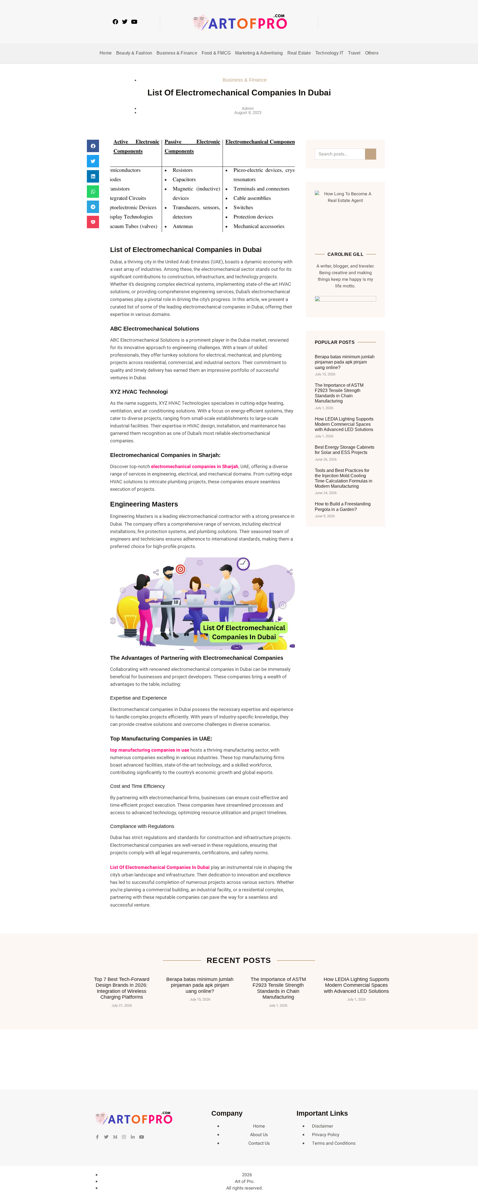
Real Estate (299, 53)
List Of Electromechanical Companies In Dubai (160, 867)
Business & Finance (177, 53)
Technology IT (329, 53)
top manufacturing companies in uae (149, 750)
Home (106, 53)
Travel (354, 53)
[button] (352, 21)
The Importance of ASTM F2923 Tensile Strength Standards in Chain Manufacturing (278, 988)
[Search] (370, 154)
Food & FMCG (216, 53)
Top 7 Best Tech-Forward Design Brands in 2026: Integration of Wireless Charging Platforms (121, 988)
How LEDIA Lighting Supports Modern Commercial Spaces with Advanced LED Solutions (344, 424)
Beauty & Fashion (134, 53)
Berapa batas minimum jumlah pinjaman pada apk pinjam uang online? (345, 362)
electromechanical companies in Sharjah (194, 466)
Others (371, 53)
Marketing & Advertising (259, 53)
